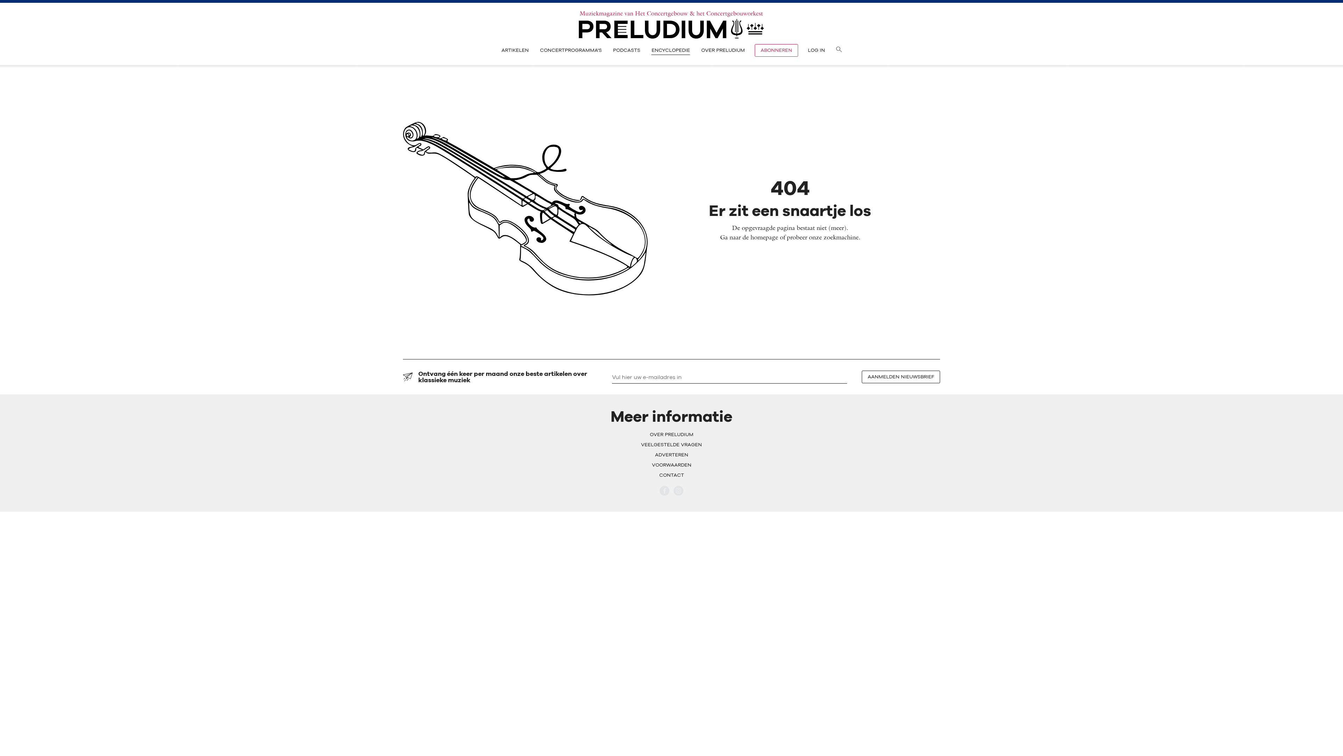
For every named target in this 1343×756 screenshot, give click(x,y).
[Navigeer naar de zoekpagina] (839, 50)
